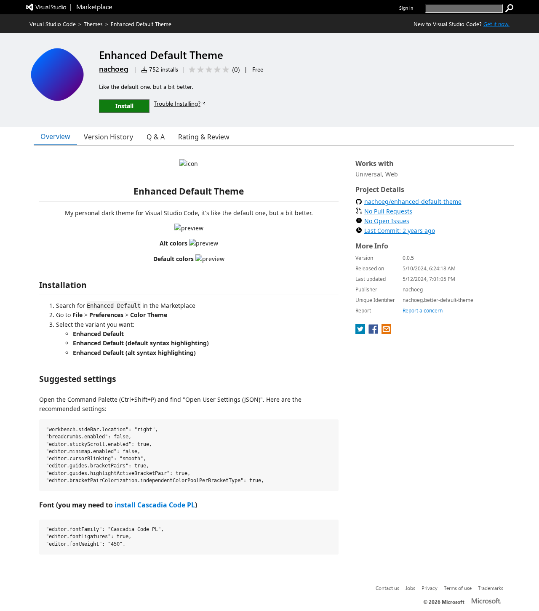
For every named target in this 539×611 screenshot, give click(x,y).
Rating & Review (203, 136)
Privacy (430, 587)
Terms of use (458, 587)
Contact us (387, 587)
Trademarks (490, 587)
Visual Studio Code (52, 23)
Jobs (410, 587)
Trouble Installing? (177, 103)
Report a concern (423, 310)
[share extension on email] (386, 331)
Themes (93, 23)
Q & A (156, 136)
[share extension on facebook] (374, 331)
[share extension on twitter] (361, 331)
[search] (509, 8)
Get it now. (496, 23)
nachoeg (113, 69)
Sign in (406, 8)
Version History (108, 136)
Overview (55, 136)
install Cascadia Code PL (155, 505)
